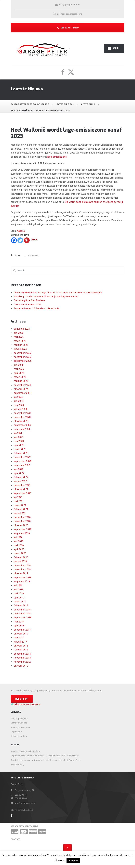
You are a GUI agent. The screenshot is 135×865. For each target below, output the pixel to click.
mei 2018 (19, 621)
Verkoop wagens (19, 723)
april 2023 (19, 445)
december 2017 (22, 629)
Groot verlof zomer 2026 (27, 304)
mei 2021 (19, 501)
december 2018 (22, 609)
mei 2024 (19, 405)
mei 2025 (19, 368)
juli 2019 (18, 585)
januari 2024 (20, 409)
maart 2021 (20, 505)
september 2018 (22, 617)
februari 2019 (21, 605)
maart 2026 (20, 340)
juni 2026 (18, 332)
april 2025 (19, 373)
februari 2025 (21, 380)
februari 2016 (21, 649)
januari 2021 (20, 513)
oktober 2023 (21, 421)
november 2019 (22, 569)
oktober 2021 (21, 489)
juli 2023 (18, 433)
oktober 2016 (21, 645)
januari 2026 (20, 348)
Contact (16, 839)
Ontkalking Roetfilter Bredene (29, 300)
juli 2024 (18, 397)
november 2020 (22, 521)
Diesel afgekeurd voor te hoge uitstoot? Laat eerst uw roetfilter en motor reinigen (58, 292)
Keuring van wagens (20, 727)
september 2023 (22, 425)
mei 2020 (19, 545)
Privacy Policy (17, 764)
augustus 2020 (22, 533)
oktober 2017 (21, 633)
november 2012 (22, 661)
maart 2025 (20, 376)
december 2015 (22, 653)
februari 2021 (21, 509)
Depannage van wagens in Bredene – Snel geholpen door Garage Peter (45, 755)
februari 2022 (21, 477)
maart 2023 (20, 449)
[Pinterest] (27, 240)
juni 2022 (18, 469)
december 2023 (22, 413)
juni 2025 (18, 364)
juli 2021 (18, 497)
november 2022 (22, 457)
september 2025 (22, 360)
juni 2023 (18, 437)
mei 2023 (19, 441)
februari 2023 (21, 453)
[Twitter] (20, 240)
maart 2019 (20, 601)
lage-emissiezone (57, 156)
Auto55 (21, 230)
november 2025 (22, 356)
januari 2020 (20, 561)
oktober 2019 (21, 573)
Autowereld (33, 255)
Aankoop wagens (19, 718)
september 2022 (22, 461)
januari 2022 (20, 481)
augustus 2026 (22, 328)
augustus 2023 (22, 429)
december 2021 (22, 485)
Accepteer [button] (73, 860)
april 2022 (19, 473)
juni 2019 (18, 589)
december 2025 (22, 352)
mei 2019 (19, 593)
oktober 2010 (21, 665)
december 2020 (22, 517)
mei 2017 (19, 637)
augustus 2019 (22, 581)
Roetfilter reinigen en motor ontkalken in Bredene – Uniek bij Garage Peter (46, 760)
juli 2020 (18, 537)
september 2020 (22, 529)
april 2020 (19, 549)
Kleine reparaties (19, 736)
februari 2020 (21, 557)
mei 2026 (19, 336)
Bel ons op (21, 698)
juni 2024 (18, 401)
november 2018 (22, 613)
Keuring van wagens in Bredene (25, 751)
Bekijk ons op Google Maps (27, 704)
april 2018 (19, 625)
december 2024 (22, 385)
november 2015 (22, 657)
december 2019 (22, 565)
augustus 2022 (22, 465)
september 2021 (22, 493)
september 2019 (22, 577)
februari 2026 (21, 344)
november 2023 (22, 417)
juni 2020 (18, 541)
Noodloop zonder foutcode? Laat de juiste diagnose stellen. (46, 296)
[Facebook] (14, 240)
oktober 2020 (21, 525)
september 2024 (22, 392)
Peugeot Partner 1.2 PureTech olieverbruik (36, 308)
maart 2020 (20, 553)
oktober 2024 (21, 388)
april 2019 (19, 597)
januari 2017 (20, 641)
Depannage (16, 731)
